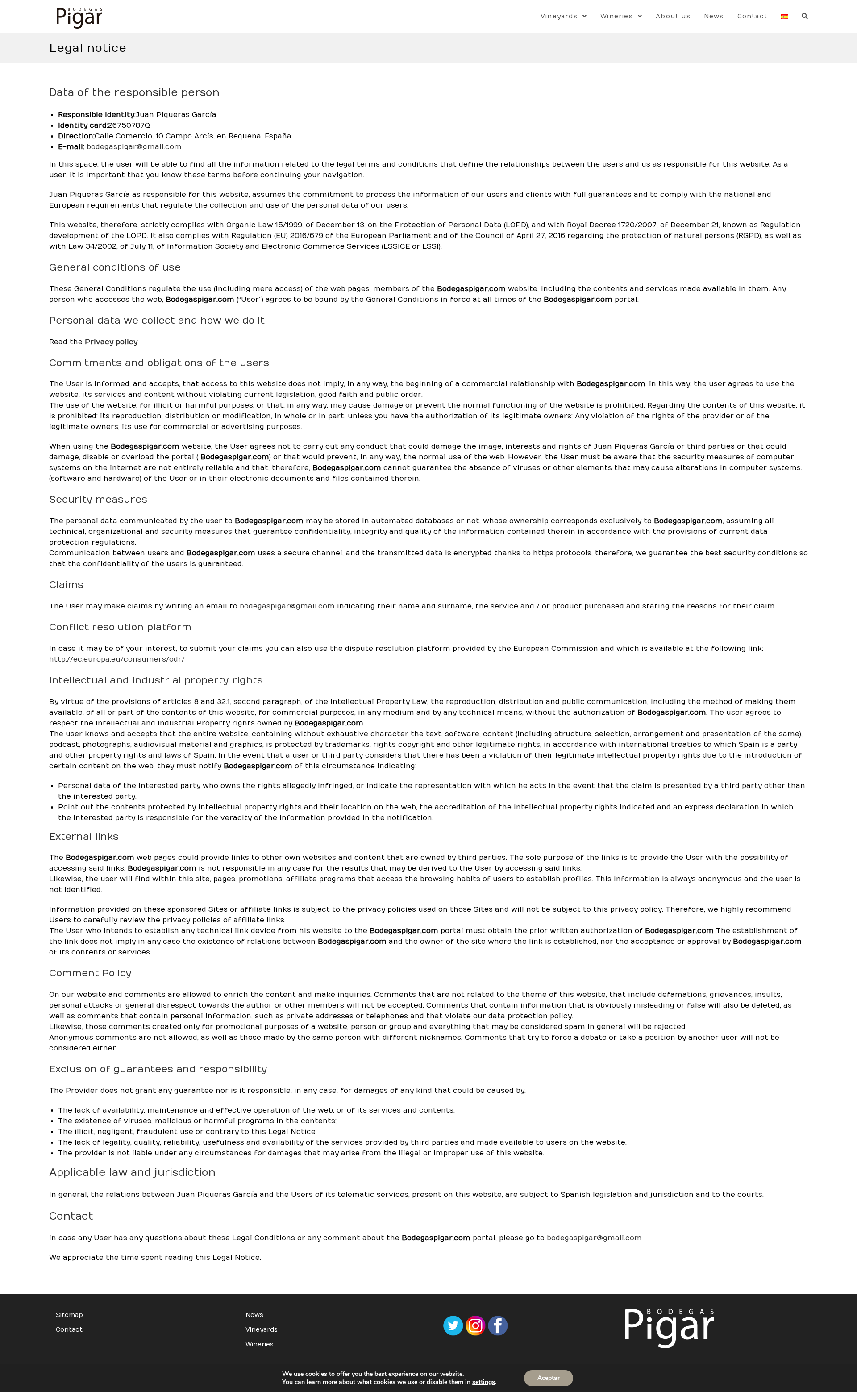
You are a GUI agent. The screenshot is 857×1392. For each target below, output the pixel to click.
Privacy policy (111, 342)
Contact (69, 1330)
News (254, 1315)
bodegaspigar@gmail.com (134, 147)
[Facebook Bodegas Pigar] (498, 1325)
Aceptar (548, 1378)
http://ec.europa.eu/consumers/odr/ (117, 659)
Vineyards (261, 1330)
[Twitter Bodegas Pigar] (453, 1325)
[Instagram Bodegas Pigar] (475, 1325)
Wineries (259, 1344)
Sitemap (69, 1315)
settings (483, 1382)
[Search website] (805, 16)
